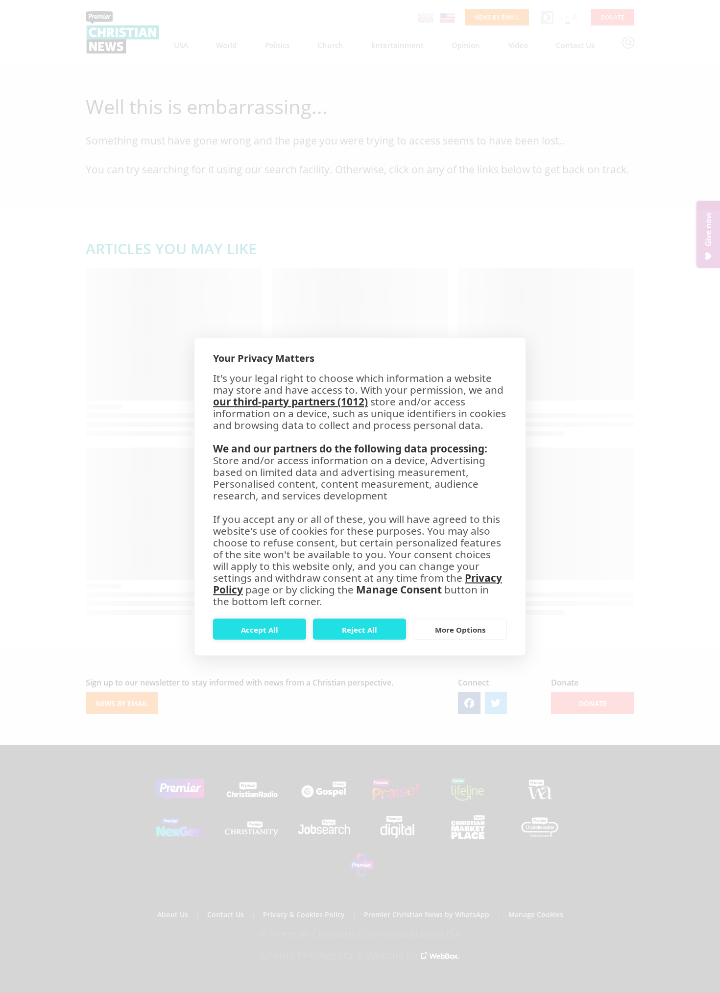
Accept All (259, 629)
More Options (460, 629)
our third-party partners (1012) (290, 401)
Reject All (359, 629)
